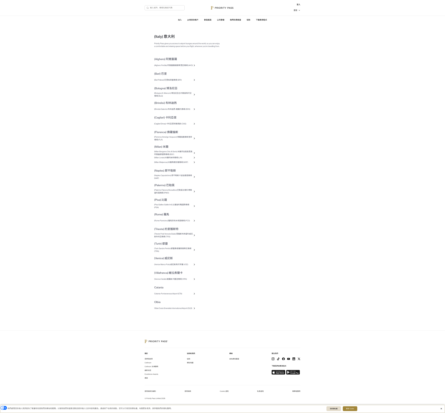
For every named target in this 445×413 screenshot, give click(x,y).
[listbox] (297, 10)
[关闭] (441, 408)
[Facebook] (283, 358)
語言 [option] (295, 10)
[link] (278, 372)
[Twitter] (299, 358)
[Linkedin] (293, 358)
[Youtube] (288, 358)
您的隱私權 (334, 408)
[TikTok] (278, 358)
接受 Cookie (350, 408)
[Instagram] (273, 358)
